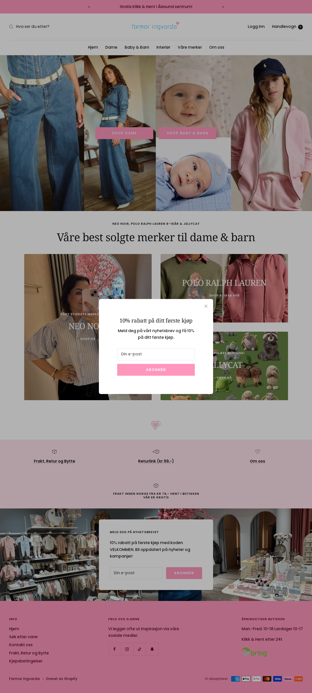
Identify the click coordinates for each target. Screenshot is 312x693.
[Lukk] (206, 306)
